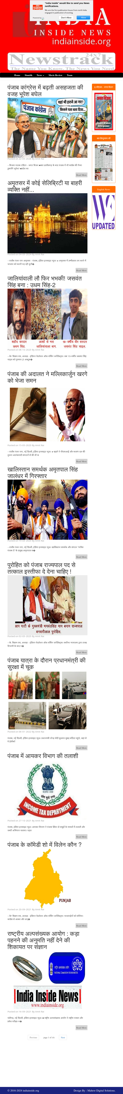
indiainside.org (31, 1090)
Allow (83, 17)
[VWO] (45, 18)
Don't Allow (66, 17)
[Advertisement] (65, 1065)
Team (69, 75)
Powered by (37, 18)
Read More (81, 174)
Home (17, 75)
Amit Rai (39, 158)
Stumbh (28, 75)
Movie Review (55, 75)
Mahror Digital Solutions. (101, 1090)
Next (63, 1037)
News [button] (40, 75)
